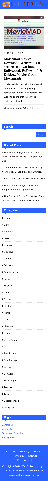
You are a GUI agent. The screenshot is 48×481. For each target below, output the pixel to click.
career (7, 238)
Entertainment (14, 108)
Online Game (10, 339)
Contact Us (7, 424)
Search (8, 126)
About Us (7, 429)
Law (6, 319)
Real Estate (10, 353)
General (8, 299)
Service (7, 367)
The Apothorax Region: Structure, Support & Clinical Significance (20, 187)
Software (8, 373)
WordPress (35, 470)
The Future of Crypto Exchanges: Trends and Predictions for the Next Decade (24, 198)
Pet (5, 346)
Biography (9, 218)
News (7, 333)
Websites (9, 407)
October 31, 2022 (13, 53)
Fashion (8, 278)
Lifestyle (8, 326)
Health (7, 306)
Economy (24, 451)
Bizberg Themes (31, 474)
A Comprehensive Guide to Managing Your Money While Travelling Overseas (22, 169)
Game (7, 292)
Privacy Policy (9, 437)
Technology (10, 380)
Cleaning (8, 245)
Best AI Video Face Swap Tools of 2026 (25, 178)
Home (7, 312)
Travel (7, 394)
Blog (6, 224)
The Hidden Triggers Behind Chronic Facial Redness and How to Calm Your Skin (22, 156)
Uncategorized (11, 400)
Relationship (10, 360)
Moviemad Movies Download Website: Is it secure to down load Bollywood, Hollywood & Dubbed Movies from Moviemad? (23, 68)
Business (8, 231)
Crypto (7, 258)
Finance (8, 285)
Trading (8, 387)
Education (9, 265)
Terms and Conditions (13, 433)
